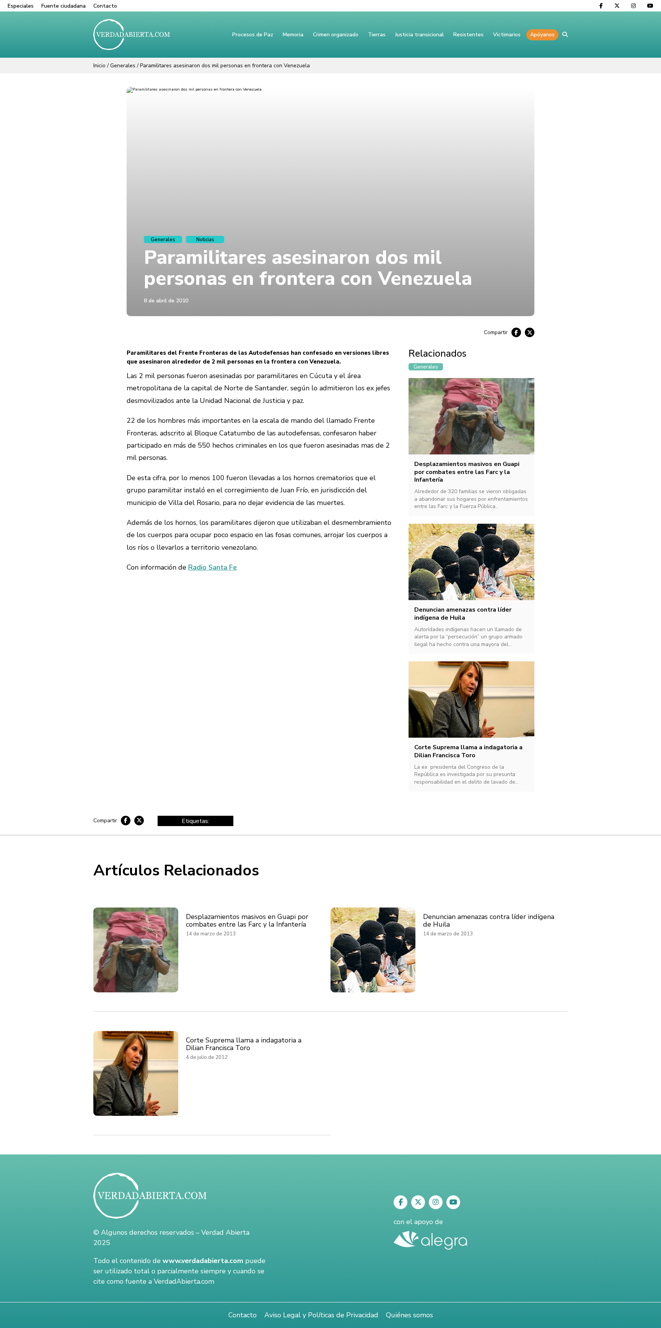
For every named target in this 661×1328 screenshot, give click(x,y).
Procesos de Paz (252, 34)
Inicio (99, 65)
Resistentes (468, 34)
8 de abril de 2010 (166, 300)
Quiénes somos (409, 1315)
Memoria (293, 34)
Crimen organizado (335, 34)
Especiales (21, 6)
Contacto (105, 6)
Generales (122, 65)
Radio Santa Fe (212, 567)
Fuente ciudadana (63, 6)
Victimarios (507, 34)
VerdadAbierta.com (184, 1281)
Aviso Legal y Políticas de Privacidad (321, 1315)
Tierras (377, 34)
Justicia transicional (419, 34)
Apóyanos (542, 34)
